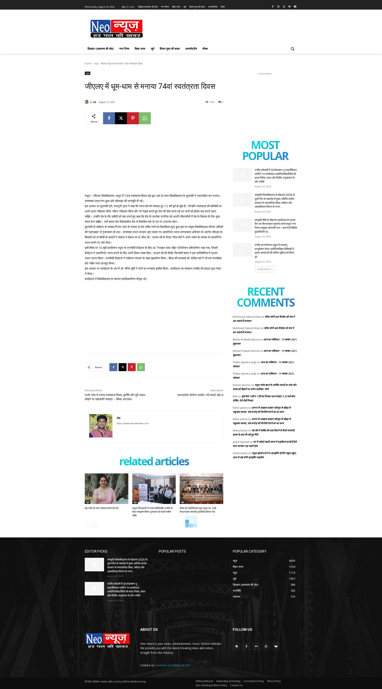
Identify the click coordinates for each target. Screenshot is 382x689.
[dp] (87, 102)
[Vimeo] (289, 7)
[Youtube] (295, 7)
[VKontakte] (276, 646)
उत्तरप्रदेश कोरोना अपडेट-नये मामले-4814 (200, 395)
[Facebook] (273, 7)
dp (94, 101)
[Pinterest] (133, 118)
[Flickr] (256, 646)
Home (88, 63)
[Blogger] (237, 646)
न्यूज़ (96, 63)
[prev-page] (87, 525)
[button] (292, 48)
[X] (284, 7)
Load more (263, 269)
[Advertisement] (220, 28)
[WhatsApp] (145, 118)
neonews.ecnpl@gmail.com (173, 665)
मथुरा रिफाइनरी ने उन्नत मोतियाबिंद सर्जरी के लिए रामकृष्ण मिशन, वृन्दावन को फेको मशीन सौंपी (152, 512)
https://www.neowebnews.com (133, 423)
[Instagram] (278, 7)
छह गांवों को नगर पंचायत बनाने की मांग (102, 508)
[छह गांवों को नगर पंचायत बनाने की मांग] (106, 488)
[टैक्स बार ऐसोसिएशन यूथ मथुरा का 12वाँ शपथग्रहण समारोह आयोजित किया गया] (201, 488)
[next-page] (93, 525)
